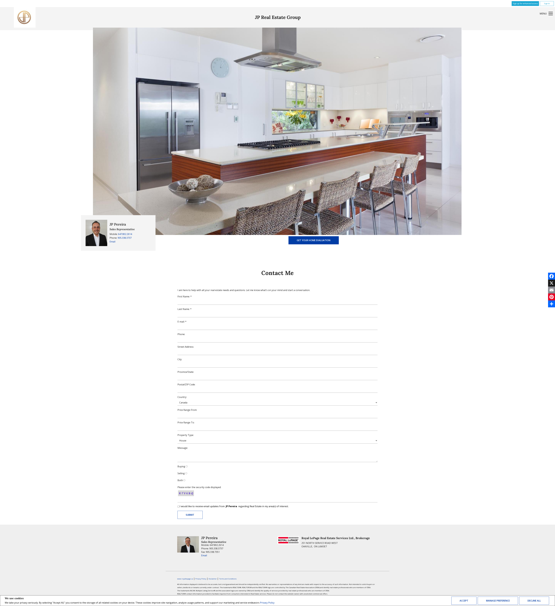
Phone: (181, 334)
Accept (464, 600)
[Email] (551, 290)
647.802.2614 (125, 234)
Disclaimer (213, 579)
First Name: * (184, 296)
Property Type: (185, 435)
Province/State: (185, 372)
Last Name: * (184, 309)
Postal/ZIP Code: (186, 384)
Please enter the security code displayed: (199, 487)
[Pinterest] (551, 296)
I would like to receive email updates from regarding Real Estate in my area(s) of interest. (234, 506)
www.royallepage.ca (185, 579)
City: (179, 359)
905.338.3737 (125, 237)
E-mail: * (181, 321)
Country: (182, 397)
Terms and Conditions (227, 579)
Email (112, 241)
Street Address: (185, 346)
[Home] (25, 17)
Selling (181, 473)
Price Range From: (187, 410)
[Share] (551, 303)
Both (180, 480)
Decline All (534, 600)
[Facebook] (551, 276)
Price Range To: (185, 422)
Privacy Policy (267, 602)
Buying (181, 466)
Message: (182, 448)
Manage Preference (498, 600)
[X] (551, 283)
